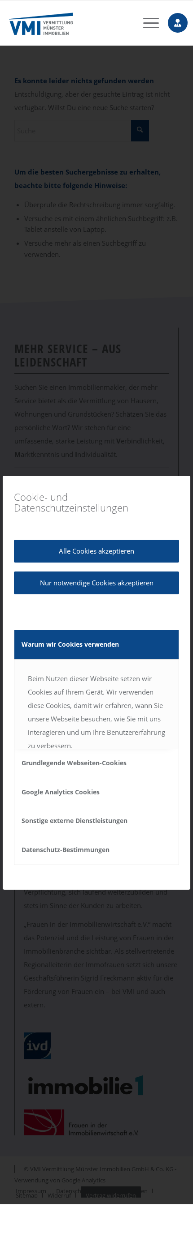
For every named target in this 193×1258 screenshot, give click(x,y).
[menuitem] (146, 23)
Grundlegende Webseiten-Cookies (74, 763)
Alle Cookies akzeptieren (96, 550)
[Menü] (146, 23)
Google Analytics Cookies (61, 792)
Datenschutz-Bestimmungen (66, 849)
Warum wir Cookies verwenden (70, 644)
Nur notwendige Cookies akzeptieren (97, 582)
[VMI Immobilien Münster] (80, 23)
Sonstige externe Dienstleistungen (74, 820)
